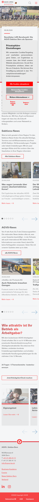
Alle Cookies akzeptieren (19, 84)
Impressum (26, 103)
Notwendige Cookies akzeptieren (19, 90)
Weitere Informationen (19, 97)
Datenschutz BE (12, 103)
